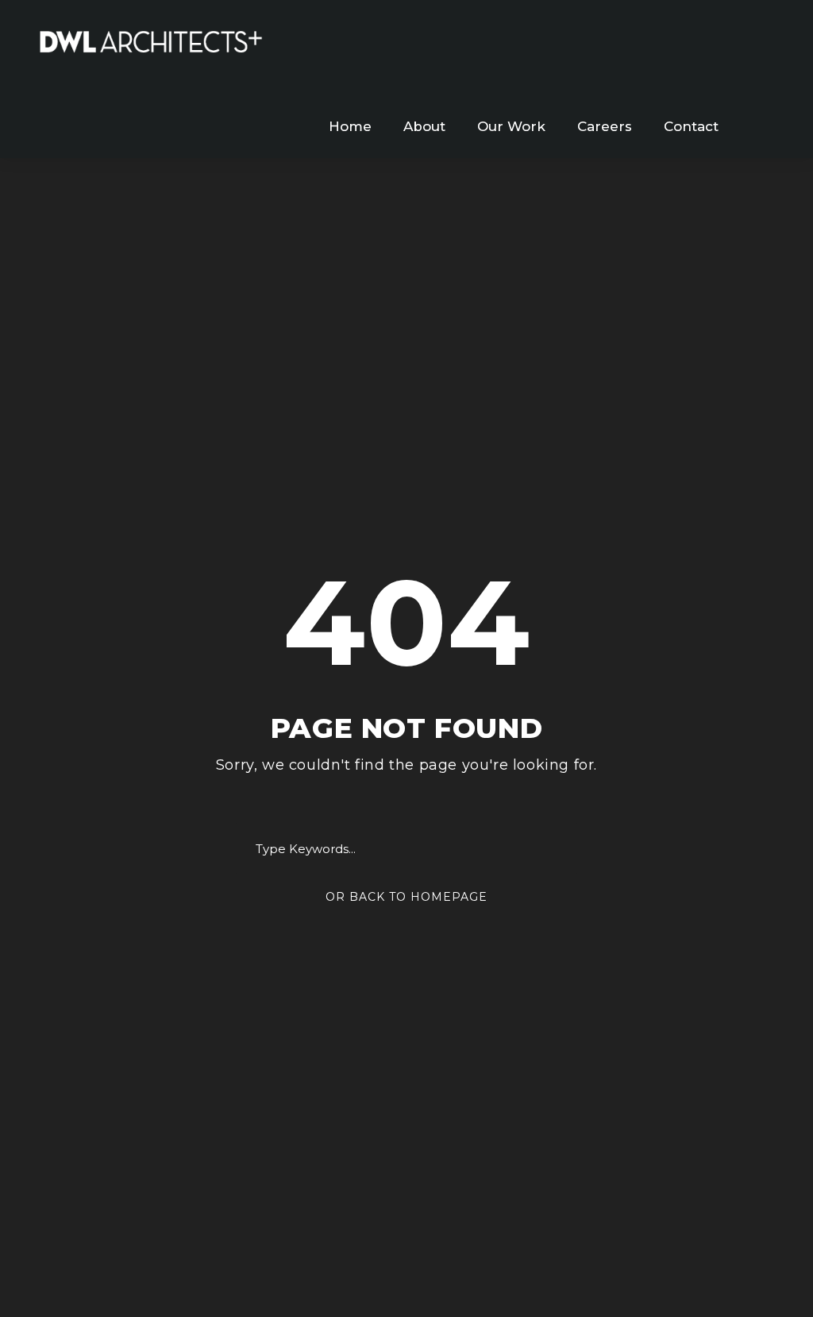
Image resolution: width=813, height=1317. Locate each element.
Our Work (511, 126)
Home (350, 126)
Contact (691, 126)
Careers (604, 126)
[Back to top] (771, 1275)
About (424, 126)
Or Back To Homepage (406, 897)
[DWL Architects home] (151, 40)
